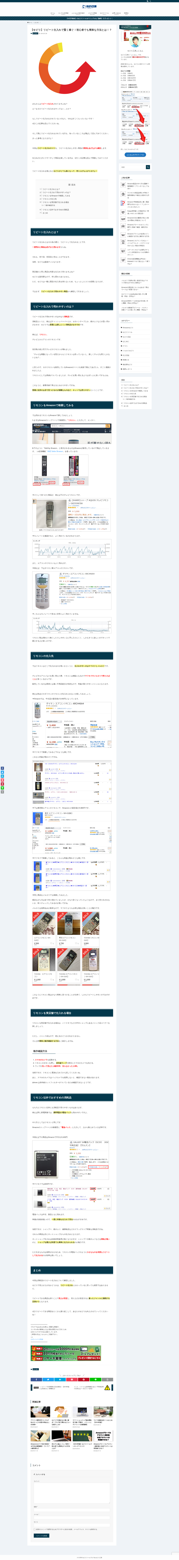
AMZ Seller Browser (55, 451)
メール (36, 1514)
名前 (36, 1507)
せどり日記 (127, 337)
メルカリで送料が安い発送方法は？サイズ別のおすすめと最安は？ (134, 281)
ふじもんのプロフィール (135, 155)
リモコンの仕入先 (50, 198)
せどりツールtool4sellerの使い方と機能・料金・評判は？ (134, 295)
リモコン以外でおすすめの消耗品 (56, 209)
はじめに (35, 33)
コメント (37, 1481)
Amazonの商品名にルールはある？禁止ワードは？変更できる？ (135, 288)
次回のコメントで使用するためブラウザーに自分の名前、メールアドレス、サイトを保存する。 (67, 1529)
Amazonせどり (128, 327)
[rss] (147, 1)
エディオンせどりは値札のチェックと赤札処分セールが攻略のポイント (138, 252)
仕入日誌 (126, 355)
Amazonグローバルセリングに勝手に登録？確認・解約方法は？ (138, 227)
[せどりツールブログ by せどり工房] (89, 7)
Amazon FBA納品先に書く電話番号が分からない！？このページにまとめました (138, 204)
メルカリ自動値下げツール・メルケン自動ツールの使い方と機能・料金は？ (134, 308)
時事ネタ (126, 360)
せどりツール (127, 332)
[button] (36, 1379)
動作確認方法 (50, 205)
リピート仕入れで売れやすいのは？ (57, 192)
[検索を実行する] (148, 167)
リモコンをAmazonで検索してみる (56, 195)
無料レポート (127, 369)
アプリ (125, 346)
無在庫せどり (127, 364)
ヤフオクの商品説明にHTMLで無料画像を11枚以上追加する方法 (138, 195)
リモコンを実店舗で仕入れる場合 (56, 202)
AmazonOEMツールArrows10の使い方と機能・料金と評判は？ (134, 302)
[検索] (150, 1)
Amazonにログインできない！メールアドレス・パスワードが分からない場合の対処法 (138, 243)
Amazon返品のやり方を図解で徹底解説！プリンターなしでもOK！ (138, 186)
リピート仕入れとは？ (51, 189)
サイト (36, 1522)
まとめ (45, 212)
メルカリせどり (128, 350)
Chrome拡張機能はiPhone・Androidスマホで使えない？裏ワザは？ (138, 261)
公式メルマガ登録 (37, 1339)
